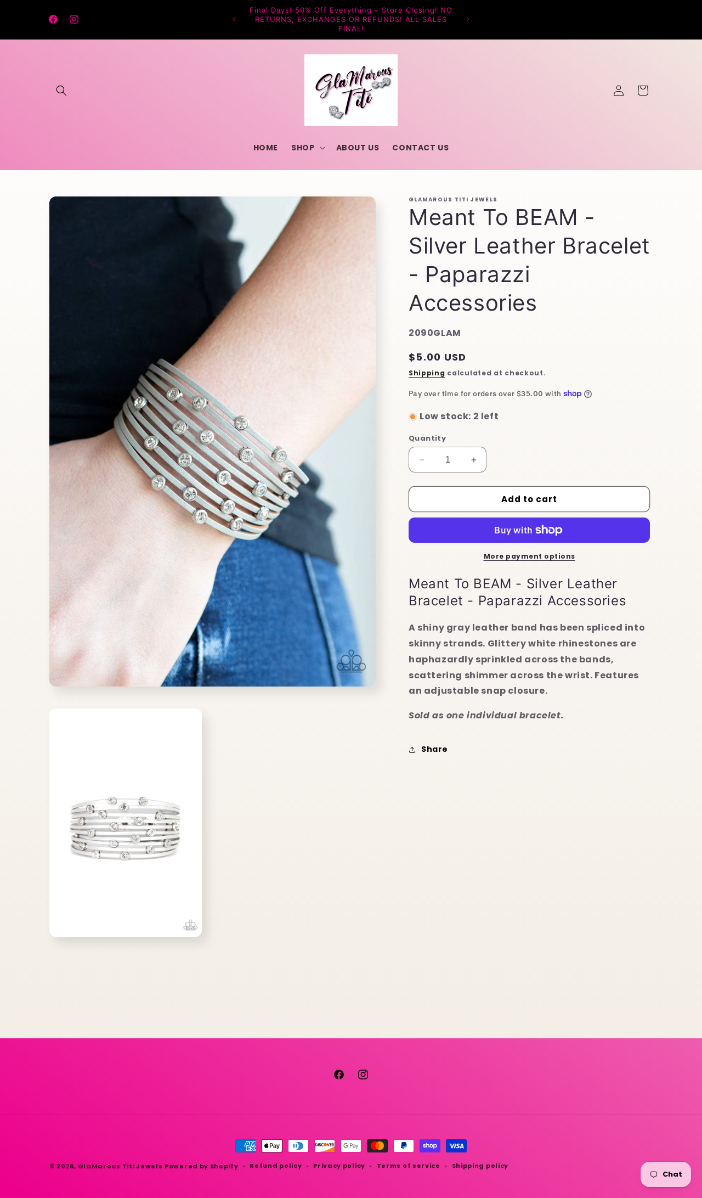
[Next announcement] (468, 19)
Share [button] (434, 749)
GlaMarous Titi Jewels (120, 1166)
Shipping (427, 373)
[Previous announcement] (234, 19)
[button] (61, 90)
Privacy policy (339, 1165)
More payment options (529, 556)
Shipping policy (480, 1165)
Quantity (427, 438)
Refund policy (276, 1165)
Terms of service (408, 1165)
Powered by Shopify (202, 1166)
